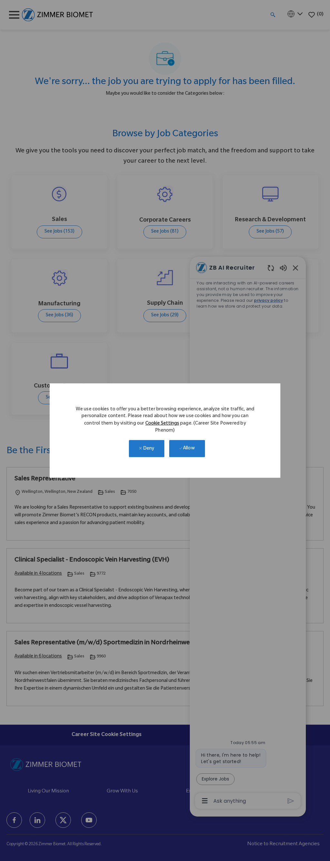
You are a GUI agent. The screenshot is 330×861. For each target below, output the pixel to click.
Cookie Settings (162, 423)
